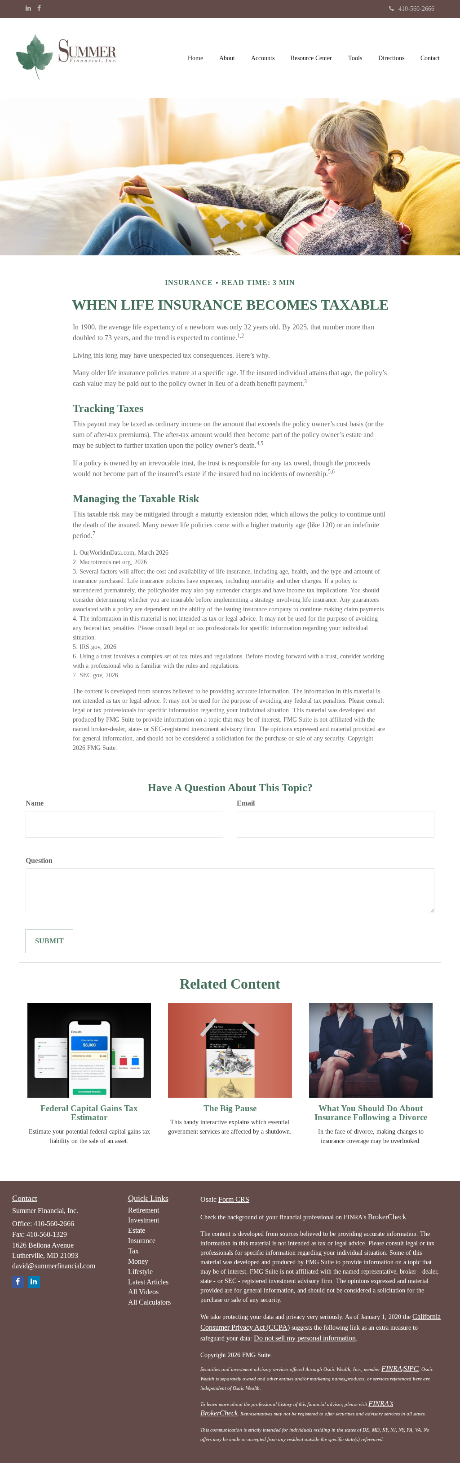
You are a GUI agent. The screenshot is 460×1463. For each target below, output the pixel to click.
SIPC (411, 1368)
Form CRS (233, 1199)
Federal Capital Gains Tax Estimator (89, 1113)
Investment (143, 1220)
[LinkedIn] (28, 8)
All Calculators (149, 1302)
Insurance (141, 1240)
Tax (133, 1251)
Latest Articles (148, 1282)
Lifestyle (140, 1271)
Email (246, 803)
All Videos (143, 1292)
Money (138, 1261)
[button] (227, 58)
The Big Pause (230, 1108)
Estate (136, 1230)
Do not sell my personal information (305, 1338)
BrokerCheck (387, 1217)
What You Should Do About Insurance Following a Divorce (370, 1113)
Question (39, 860)
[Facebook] (39, 8)
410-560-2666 (416, 8)
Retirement (143, 1210)
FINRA (391, 1368)
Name (35, 803)
